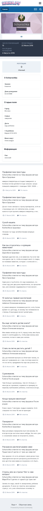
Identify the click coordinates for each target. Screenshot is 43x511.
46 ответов (23, 492)
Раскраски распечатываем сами (17, 447)
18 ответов (23, 440)
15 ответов (23, 465)
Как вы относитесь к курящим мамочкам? (16, 246)
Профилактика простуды (13, 172)
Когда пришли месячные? (14, 399)
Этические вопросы (18, 303)
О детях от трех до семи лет (24, 452)
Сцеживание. (8, 373)
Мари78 (5, 479)
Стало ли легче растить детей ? (17, 348)
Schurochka (6, 175)
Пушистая (6, 452)
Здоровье (11, 177)
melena (5, 303)
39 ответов (23, 392)
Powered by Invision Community (21, 507)
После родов (13, 379)
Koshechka (6, 228)
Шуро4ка (6, 253)
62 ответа (22, 266)
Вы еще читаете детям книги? (16, 323)
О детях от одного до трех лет (23, 479)
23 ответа (22, 238)
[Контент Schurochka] (21, 36)
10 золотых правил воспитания (16, 298)
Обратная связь (25, 505)
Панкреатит (7, 421)
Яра (3, 177)
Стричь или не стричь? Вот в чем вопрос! (17, 473)
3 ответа (22, 316)
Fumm (4, 379)
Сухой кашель (8, 222)
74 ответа (23, 190)
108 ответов (23, 414)
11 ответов (23, 366)
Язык (13, 505)
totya (4, 328)
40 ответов (23, 341)
